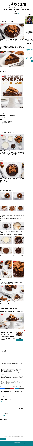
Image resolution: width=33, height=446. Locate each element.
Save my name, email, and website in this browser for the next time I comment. (12, 436)
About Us (20, 7)
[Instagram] (27, 0)
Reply (2, 401)
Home (9, 7)
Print (20, 340)
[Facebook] (30, 0)
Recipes (13, 7)
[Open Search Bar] (25, 7)
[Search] (32, 61)
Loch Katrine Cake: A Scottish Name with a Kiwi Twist (29, 46)
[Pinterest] (31, 0)
